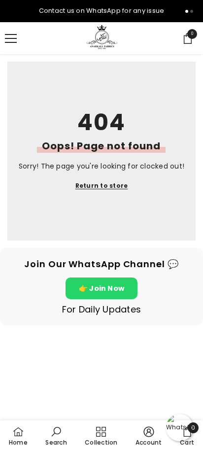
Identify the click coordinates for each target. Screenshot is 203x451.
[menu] (11, 38)
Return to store (101, 185)
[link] (56, 435)
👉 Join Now (101, 288)
